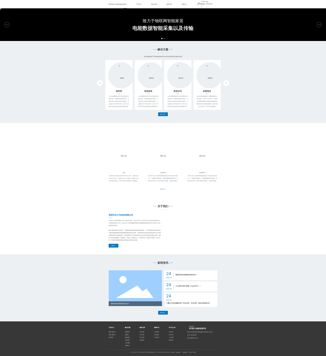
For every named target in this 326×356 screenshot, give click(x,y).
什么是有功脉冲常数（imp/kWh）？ (188, 286)
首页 (125, 4)
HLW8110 (132, 172)
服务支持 (169, 4)
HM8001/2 (210, 172)
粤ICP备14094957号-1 (181, 352)
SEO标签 (167, 352)
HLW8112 (171, 172)
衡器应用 (148, 91)
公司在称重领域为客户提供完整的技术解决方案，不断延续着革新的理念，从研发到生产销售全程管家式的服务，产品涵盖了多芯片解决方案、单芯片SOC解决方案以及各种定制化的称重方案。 (119, 101)
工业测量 (207, 91)
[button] (319, 24)
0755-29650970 (197, 328)
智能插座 (119, 91)
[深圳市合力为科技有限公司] (116, 4)
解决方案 (154, 4)
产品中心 (139, 4)
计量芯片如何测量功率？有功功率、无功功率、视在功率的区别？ (188, 303)
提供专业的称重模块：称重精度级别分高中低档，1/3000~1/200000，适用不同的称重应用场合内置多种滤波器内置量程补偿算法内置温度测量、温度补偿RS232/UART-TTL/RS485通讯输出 (177, 101)
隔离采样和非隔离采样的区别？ (120, 303)
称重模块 (178, 91)
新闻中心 (184, 4)
